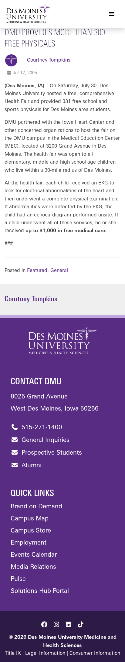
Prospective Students (51, 453)
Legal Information (45, 653)
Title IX (13, 653)
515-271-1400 (41, 428)
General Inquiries (44, 440)
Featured (37, 270)
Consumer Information (94, 653)
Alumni (31, 466)
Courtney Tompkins (48, 60)
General (59, 270)
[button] (44, 624)
